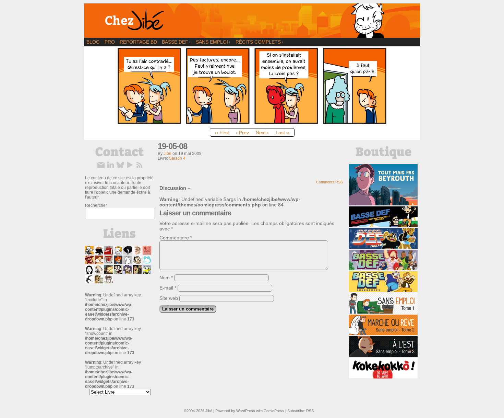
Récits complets (260, 42)
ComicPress (274, 411)
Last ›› (283, 132)
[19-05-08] (252, 123)
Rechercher (96, 205)
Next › (262, 132)
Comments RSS (329, 182)
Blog (93, 42)
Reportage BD (138, 42)
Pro (110, 42)
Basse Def (176, 42)
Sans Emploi (213, 42)
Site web (168, 298)
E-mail (167, 288)
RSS (310, 411)
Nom (166, 277)
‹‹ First (222, 132)
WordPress (245, 411)
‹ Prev (242, 132)
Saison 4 (177, 158)
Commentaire (175, 237)
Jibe (167, 153)
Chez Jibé (252, 20)
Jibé (208, 411)
